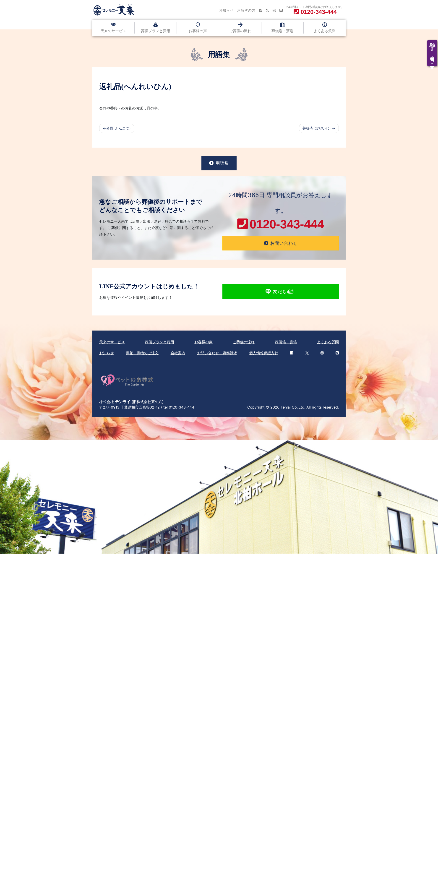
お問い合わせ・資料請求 (217, 353)
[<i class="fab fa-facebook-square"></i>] (260, 10)
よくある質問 (325, 31)
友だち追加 (284, 291)
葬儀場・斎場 (282, 31)
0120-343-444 (181, 407)
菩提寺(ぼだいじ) (316, 128)
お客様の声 (198, 31)
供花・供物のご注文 (142, 353)
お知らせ (226, 10)
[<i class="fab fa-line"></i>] (281, 10)
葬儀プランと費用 (155, 31)
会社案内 (178, 353)
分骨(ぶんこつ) (118, 128)
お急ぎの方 (246, 10)
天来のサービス (113, 31)
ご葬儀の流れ (240, 31)
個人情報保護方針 (263, 353)
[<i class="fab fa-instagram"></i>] (274, 10)
